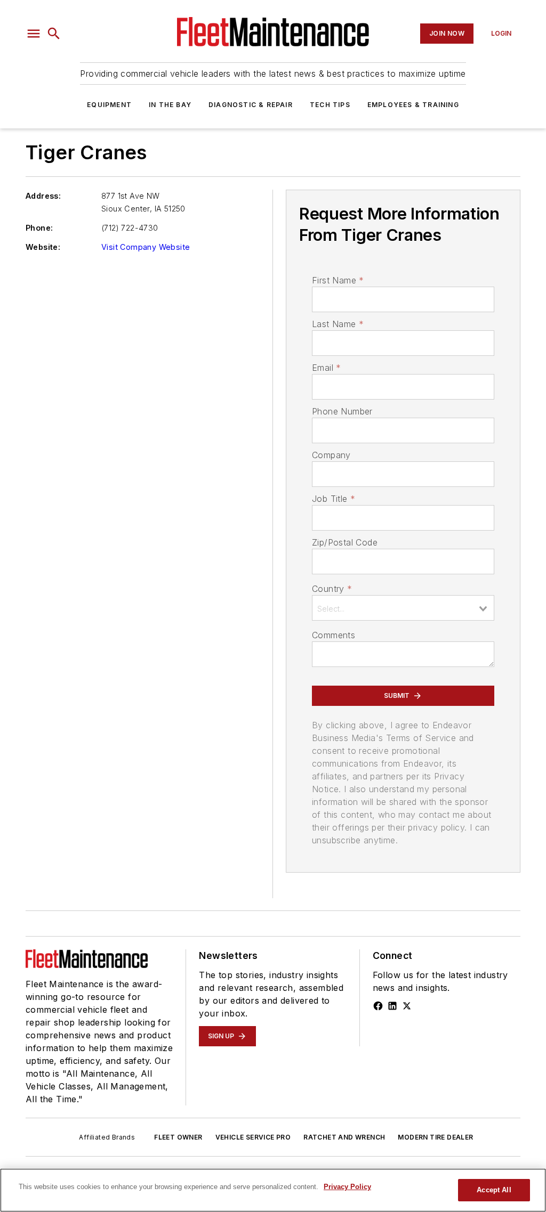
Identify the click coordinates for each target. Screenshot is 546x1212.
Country (332, 588)
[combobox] (403, 608)
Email (326, 367)
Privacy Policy (347, 1187)
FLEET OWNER (178, 1137)
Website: (43, 246)
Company (331, 455)
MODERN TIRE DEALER (435, 1137)
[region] (273, 1190)
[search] (54, 34)
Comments (333, 635)
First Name (338, 280)
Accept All (494, 1190)
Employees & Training (413, 105)
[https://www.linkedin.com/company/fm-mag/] (392, 1005)
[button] (34, 34)
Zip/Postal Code (345, 542)
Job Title (333, 498)
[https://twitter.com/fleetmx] (407, 1005)
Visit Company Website (145, 246)
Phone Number (342, 411)
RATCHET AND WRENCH (344, 1137)
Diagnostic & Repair (250, 105)
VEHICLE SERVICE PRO (253, 1137)
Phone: (39, 227)
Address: (43, 195)
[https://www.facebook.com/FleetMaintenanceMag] (378, 1005)
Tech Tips (330, 105)
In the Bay (170, 105)
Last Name (338, 324)
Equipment (109, 105)
